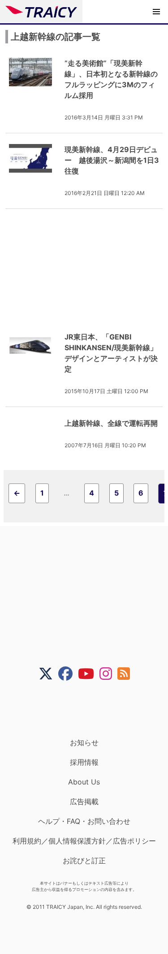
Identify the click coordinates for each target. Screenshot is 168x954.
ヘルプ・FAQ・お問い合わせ (84, 821)
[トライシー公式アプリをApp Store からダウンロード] (90, 709)
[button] (156, 11)
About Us (84, 781)
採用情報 (84, 762)
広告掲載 (84, 801)
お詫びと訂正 (84, 860)
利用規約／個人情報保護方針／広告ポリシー (84, 840)
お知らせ (84, 742)
